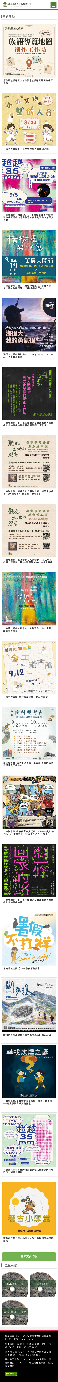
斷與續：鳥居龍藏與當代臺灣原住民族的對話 (27, 1035)
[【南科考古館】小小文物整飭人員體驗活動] (29, 119)
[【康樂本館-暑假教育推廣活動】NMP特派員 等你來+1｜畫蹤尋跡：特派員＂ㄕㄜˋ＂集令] (29, 802)
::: (2, 1264)
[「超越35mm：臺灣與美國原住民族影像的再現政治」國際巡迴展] (29, 1140)
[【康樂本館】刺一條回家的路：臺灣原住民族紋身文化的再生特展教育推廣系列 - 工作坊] (29, 393)
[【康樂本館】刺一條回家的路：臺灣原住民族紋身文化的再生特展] (29, 870)
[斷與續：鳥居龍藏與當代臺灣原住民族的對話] (29, 1005)
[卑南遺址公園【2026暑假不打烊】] (29, 939)
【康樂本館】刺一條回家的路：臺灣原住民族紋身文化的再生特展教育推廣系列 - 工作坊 (28, 424)
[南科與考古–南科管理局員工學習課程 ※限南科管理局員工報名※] (29, 733)
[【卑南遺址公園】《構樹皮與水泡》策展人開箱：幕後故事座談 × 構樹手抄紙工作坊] (29, 256)
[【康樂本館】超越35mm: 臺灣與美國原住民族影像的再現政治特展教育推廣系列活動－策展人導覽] (29, 185)
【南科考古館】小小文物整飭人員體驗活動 (26, 149)
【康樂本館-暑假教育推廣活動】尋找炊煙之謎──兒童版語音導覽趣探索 (27, 1102)
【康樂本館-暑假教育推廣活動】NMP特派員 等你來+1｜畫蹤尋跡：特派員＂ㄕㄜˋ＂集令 (28, 832)
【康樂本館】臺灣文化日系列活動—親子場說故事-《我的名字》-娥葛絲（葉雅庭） (28, 492)
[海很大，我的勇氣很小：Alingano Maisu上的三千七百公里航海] (29, 325)
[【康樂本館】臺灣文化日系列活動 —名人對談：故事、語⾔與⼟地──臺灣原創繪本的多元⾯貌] (29, 530)
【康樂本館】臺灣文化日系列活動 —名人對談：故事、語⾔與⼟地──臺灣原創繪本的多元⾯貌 (28, 561)
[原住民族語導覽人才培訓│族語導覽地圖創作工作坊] (29, 51)
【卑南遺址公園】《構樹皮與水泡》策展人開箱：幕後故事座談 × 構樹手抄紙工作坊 (27, 287)
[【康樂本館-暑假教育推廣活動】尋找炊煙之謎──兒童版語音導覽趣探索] (29, 1071)
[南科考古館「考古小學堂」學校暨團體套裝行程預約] (29, 1209)
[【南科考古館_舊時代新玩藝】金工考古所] (29, 667)
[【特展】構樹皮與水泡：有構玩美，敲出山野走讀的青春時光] (29, 599)
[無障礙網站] (11, 1376)
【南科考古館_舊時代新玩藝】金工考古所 (25, 697)
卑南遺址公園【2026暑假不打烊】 (21, 968)
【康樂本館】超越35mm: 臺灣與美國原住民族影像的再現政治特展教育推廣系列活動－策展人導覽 (28, 217)
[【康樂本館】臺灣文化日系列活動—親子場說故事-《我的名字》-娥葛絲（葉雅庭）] (29, 462)
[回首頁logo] (16, 5)
